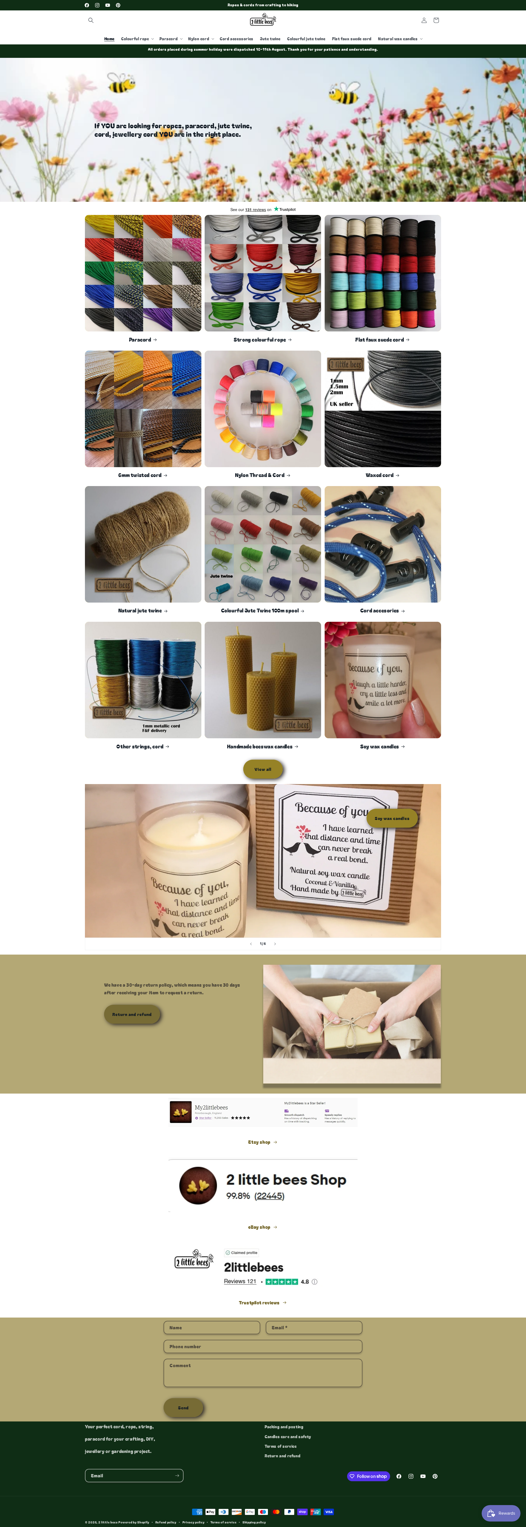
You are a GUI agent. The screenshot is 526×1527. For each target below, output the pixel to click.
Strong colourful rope (260, 339)
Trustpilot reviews (259, 1302)
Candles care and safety (288, 1436)
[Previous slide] (251, 944)
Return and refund (132, 1014)
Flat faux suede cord (379, 339)
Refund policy (165, 1522)
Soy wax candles (379, 746)
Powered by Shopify (133, 1522)
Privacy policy (193, 1522)
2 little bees (108, 1522)
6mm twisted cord (140, 475)
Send (183, 1407)
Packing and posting (284, 1426)
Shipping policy (254, 1522)
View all (263, 769)
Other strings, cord (139, 746)
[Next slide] (275, 944)
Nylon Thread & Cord (259, 475)
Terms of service (281, 1446)
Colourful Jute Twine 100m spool (260, 611)
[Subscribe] (177, 1475)
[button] (91, 20)
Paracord (140, 339)
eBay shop (259, 1227)
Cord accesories (379, 611)
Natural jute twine (140, 611)
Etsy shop (259, 1142)
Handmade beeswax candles (260, 746)
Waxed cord (380, 475)
